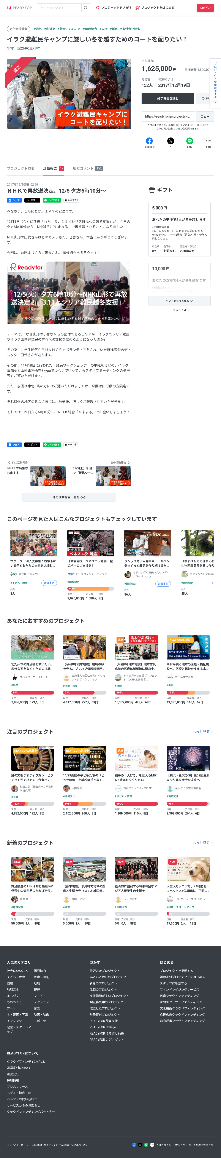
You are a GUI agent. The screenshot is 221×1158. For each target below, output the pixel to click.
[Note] (208, 140)
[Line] (189, 140)
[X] (170, 140)
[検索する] (85, 7)
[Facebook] (149, 140)
